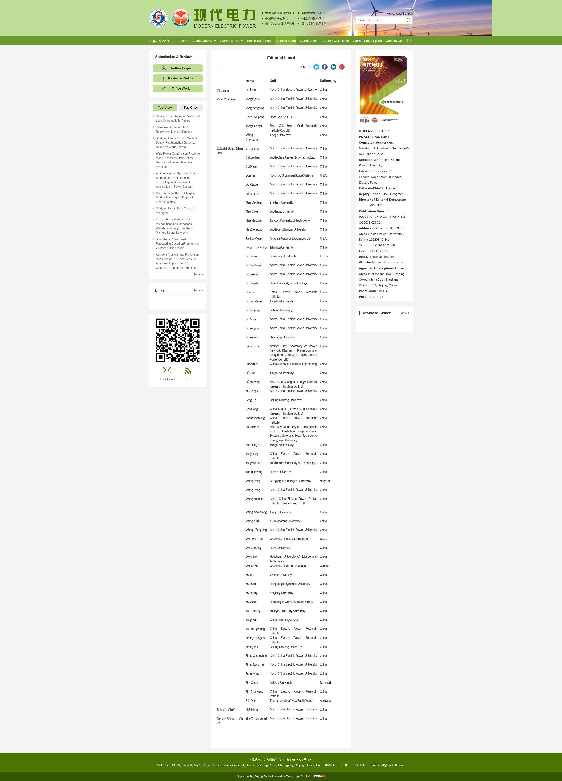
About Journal (203, 41)
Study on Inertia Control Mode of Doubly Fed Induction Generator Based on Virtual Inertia (176, 143)
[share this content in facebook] (325, 67)
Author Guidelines (336, 41)
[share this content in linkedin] (333, 67)
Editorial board (286, 41)
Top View (165, 107)
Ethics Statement (259, 41)
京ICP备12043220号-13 (294, 759)
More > (198, 274)
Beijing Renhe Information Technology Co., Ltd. (282, 776)
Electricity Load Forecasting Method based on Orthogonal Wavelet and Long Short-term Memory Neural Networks (174, 226)
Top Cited (191, 107)
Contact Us (394, 41)
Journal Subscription (367, 41)
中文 (409, 41)
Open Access (309, 41)
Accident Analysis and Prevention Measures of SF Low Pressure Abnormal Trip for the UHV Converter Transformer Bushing (177, 261)
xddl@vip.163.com (383, 256)
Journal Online (230, 41)
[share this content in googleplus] (342, 67)
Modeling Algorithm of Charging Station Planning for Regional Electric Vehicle (175, 197)
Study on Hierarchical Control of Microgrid (176, 211)
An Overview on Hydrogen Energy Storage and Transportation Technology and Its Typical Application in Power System (177, 180)
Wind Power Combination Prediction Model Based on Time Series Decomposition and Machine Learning (178, 160)
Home (184, 41)
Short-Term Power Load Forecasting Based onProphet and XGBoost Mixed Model (177, 244)
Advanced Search (400, 13)
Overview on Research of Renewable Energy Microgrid (174, 129)
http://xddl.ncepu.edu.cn (388, 262)
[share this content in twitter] (316, 67)
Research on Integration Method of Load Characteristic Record (178, 118)
